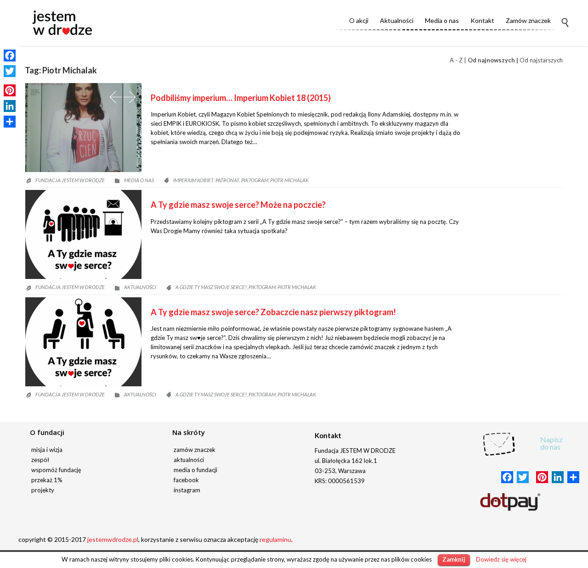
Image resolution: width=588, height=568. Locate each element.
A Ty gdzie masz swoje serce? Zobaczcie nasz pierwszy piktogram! (273, 312)
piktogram (254, 180)
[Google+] (9, 81)
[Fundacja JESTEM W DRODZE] (62, 23)
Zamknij (453, 559)
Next (129, 96)
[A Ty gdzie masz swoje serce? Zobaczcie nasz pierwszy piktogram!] (83, 341)
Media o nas (139, 180)
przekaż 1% (46, 480)
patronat (227, 180)
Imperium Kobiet (193, 180)
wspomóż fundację (56, 469)
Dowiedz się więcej (501, 559)
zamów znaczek (194, 449)
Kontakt (328, 435)
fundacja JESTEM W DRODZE (70, 180)
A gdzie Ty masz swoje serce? (211, 287)
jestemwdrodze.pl (112, 539)
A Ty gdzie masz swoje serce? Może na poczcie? (238, 205)
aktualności (189, 459)
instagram (187, 490)
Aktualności (140, 287)
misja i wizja (46, 449)
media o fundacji (195, 469)
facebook (186, 480)
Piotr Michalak (289, 180)
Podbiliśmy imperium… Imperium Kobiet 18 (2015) (241, 98)
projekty (42, 490)
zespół (40, 459)
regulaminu (275, 539)
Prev (115, 96)
